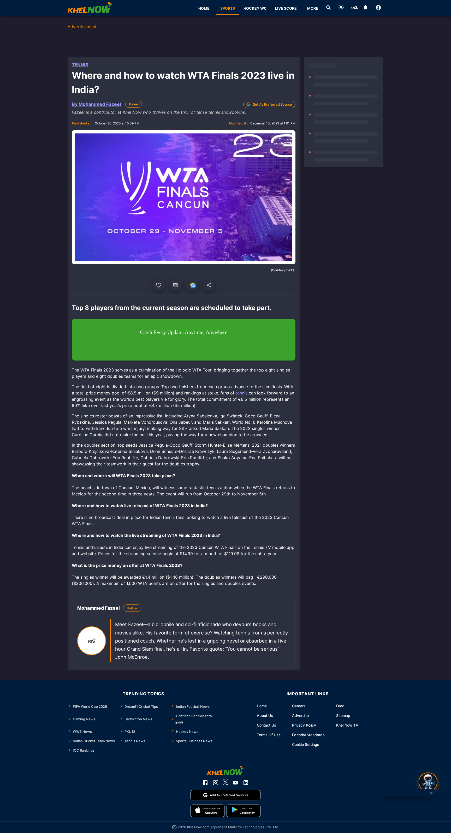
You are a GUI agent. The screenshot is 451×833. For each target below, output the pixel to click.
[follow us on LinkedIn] (246, 783)
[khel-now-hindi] (354, 8)
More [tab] (312, 8)
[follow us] (192, 285)
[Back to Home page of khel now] (90, 8)
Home (262, 706)
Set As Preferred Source (272, 104)
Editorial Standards (308, 735)
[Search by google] (328, 8)
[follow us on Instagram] (215, 783)
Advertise (300, 715)
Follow (134, 104)
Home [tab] (204, 8)
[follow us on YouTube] (235, 783)
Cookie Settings (305, 744)
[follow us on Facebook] (205, 783)
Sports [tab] (227, 8)
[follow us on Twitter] (225, 783)
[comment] (175, 285)
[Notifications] (365, 8)
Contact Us (266, 725)
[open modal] (428, 781)
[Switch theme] (341, 8)
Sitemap (343, 715)
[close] (431, 793)
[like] (158, 285)
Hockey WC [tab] (255, 8)
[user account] (378, 8)
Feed (340, 706)
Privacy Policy (304, 725)
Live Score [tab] (286, 8)
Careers (299, 706)
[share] (209, 285)
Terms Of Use (269, 735)
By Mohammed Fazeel (96, 104)
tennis (241, 392)
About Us (265, 715)
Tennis (80, 64)
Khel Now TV (347, 725)
